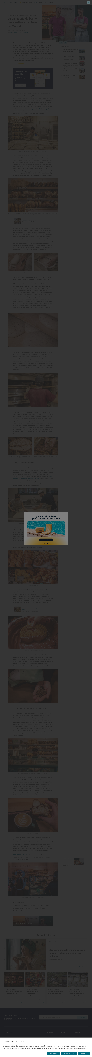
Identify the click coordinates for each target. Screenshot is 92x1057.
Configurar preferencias (69, 1053)
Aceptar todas (83, 1053)
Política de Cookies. (8, 1050)
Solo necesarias (53, 1053)
